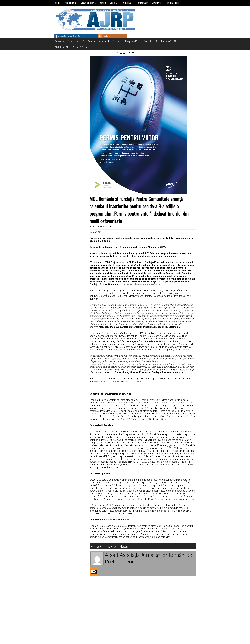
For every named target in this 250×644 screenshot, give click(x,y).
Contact (103, 2)
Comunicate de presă (88, 2)
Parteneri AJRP (142, 2)
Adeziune (58, 2)
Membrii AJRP (128, 2)
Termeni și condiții (172, 2)
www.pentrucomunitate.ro (107, 381)
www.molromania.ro (133, 381)
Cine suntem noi (71, 2)
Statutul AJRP (157, 2)
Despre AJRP (114, 2)
